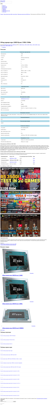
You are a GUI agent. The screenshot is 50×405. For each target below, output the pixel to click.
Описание (4, 47)
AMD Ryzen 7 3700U (13, 158)
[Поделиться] (1, 403)
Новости (4, 5)
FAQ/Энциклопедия (6, 10)
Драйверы (4, 9)
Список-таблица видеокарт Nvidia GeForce (7, 339)
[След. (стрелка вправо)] (1, 404)
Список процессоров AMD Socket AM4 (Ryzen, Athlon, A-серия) (11, 358)
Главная (1, 14)
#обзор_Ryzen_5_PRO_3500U (5, 45)
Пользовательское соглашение (42, 398)
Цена (34, 158)
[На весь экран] (2, 403)
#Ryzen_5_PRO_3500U (33, 44)
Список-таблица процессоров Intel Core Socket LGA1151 (9, 387)
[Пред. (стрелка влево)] (0, 404)
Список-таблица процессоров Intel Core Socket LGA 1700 (9, 375)
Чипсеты (4, 8)
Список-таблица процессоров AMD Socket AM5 (8, 354)
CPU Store (4, 11)
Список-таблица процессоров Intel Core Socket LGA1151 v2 (10, 383)
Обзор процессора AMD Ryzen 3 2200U (12, 275)
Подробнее (31, 273)
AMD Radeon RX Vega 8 (25, 98)
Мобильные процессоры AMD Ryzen (24, 14)
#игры (39, 44)
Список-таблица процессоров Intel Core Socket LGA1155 (9, 395)
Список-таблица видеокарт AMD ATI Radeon (7, 335)
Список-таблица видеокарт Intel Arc (6, 343)
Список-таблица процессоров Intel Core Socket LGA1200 (9, 379)
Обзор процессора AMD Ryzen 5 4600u (12, 303)
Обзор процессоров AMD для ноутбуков (10, 14)
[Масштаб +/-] (3, 403)
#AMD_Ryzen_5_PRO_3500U (24, 44)
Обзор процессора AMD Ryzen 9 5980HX (13, 328)
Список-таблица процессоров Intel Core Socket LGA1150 (9, 391)
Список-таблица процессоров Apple (6, 350)
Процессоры (4, 6)
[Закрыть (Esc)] (0, 403)
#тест (11, 45)
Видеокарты (4, 7)
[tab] (26, 47)
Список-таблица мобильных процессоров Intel (8, 244)
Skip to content (2, 0)
